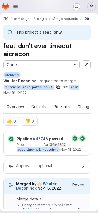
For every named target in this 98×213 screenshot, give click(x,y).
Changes (86, 107)
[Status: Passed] (11, 139)
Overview (15, 107)
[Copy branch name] (58, 87)
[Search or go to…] (77, 6)
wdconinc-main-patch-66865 (29, 87)
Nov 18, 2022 (15, 93)
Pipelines (62, 107)
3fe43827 (57, 145)
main (74, 87)
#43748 (40, 139)
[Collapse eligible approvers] (83, 167)
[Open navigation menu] (15, 6)
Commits (38, 107)
